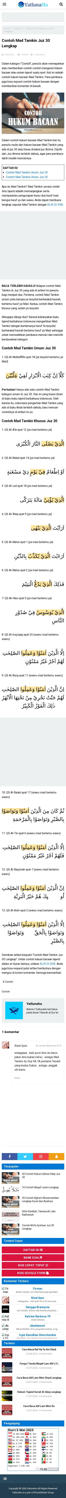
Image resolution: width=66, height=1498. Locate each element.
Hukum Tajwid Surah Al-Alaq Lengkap (39, 1392)
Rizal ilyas (20, 1045)
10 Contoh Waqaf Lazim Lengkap (40, 1187)
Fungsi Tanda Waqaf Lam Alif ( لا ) (39, 1363)
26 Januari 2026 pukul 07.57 (48, 1046)
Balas (17, 1078)
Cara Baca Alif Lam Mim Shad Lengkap (39, 1377)
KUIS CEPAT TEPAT (32, 1265)
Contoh (25, 54)
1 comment (39, 54)
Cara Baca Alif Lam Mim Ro (39, 1406)
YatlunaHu (32, 1488)
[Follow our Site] (56, 1156)
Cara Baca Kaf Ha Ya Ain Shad (39, 1349)
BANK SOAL (32, 1257)
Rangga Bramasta (37, 1307)
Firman (37, 1288)
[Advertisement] (34, 16)
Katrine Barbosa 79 (37, 1316)
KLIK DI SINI (55, 204)
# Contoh (8, 981)
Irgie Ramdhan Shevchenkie (37, 1335)
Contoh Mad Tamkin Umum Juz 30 (27, 172)
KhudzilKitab (40, 1492)
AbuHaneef (37, 1325)
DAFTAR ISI (31, 1250)
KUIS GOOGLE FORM (31, 1273)
